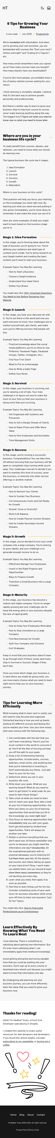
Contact (41, 1115)
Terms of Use (34, 1130)
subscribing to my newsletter (18, 1041)
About (30, 1115)
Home (13, 1115)
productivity (42, 34)
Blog (22, 1115)
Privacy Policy (21, 1130)
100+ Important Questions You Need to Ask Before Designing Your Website (27, 297)
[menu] (49, 8)
